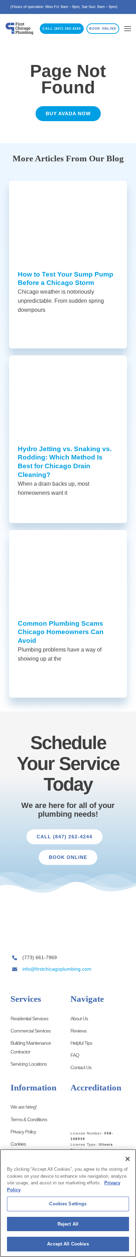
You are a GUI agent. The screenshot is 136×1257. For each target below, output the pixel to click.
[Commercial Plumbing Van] (32, 928)
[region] (68, 1203)
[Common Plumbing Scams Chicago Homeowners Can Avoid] (68, 569)
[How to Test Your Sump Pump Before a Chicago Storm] (68, 220)
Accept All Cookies (68, 1244)
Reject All (68, 1224)
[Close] (127, 1159)
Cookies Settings (67, 1203)
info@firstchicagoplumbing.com (56, 969)
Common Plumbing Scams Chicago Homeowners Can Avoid (61, 632)
